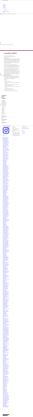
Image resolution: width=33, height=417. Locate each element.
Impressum (23, 131)
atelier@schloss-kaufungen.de (16, 134)
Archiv (23, 130)
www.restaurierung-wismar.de (25, 128)
